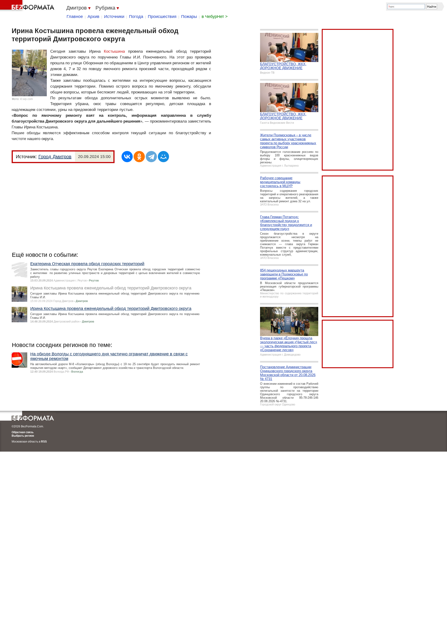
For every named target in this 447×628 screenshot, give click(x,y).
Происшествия (162, 16)
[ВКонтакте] (127, 156)
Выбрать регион (23, 435)
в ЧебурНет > (215, 16)
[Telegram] (151, 156)
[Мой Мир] (163, 156)
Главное (75, 16)
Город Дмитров (54, 156)
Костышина (114, 51)
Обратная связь (23, 432)
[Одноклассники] (139, 156)
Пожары (189, 16)
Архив (93, 16)
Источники (114, 16)
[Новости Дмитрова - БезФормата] (28, 6)
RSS (44, 441)
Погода (136, 16)
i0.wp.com (26, 99)
